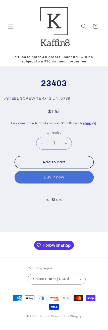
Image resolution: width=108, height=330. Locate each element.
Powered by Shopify (66, 316)
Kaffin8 (44, 316)
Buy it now (54, 177)
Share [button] (57, 200)
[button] (10, 26)
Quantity (54, 133)
